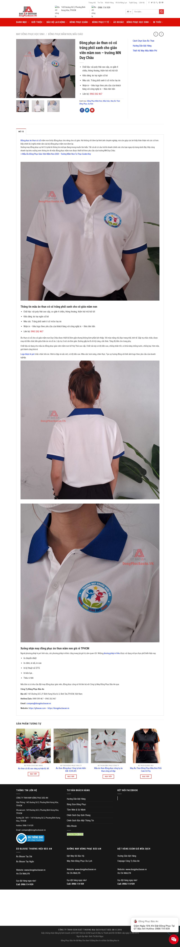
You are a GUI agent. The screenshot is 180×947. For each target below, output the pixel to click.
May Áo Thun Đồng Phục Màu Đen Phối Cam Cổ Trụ (146, 769)
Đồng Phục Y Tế (100, 22)
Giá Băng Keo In (113, 940)
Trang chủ (92, 3)
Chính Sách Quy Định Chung (78, 815)
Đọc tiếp (33, 774)
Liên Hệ (141, 3)
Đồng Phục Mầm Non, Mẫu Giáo (65, 34)
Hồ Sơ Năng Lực (121, 3)
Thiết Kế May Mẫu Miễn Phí (144, 50)
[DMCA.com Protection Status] (75, 834)
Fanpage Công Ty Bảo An (128, 861)
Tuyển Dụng (133, 3)
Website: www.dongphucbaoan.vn (30, 870)
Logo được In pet (27, 354)
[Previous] (20, 68)
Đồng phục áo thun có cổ (31, 140)
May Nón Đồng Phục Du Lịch (79, 861)
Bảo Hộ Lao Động (56, 22)
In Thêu (157, 22)
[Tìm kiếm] (161, 11)
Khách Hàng (109, 3)
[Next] (70, 68)
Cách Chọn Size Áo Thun (143, 40)
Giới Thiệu (36, 22)
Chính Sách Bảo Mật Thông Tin (80, 820)
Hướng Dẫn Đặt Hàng (141, 45)
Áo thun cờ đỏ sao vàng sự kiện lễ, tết (33, 768)
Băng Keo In (96, 940)
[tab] (21, 131)
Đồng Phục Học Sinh (138, 22)
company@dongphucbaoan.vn (38, 703)
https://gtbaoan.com (37, 708)
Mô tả (21, 131)
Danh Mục (21, 22)
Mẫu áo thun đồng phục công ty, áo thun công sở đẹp (108, 769)
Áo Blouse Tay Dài (24, 856)
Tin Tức (100, 3)
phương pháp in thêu (112, 653)
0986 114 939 (27, 884)
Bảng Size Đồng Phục (76, 804)
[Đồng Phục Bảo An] (28, 11)
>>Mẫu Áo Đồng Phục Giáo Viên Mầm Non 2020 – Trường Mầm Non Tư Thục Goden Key (56, 154)
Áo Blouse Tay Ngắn (25, 861)
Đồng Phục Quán (79, 22)
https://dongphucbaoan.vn (58, 708)
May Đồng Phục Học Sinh (30, 34)
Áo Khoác (118, 22)
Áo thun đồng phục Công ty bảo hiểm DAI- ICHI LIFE (71, 769)
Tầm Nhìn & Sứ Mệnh (76, 809)
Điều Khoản (72, 826)
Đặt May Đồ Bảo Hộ (75, 856)
